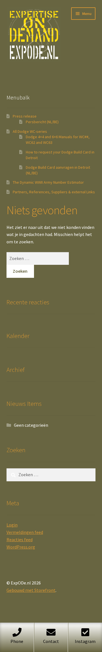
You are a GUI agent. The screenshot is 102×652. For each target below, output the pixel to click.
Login (12, 525)
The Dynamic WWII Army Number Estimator (48, 182)
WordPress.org (21, 547)
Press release (25, 116)
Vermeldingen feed (25, 532)
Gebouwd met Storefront (31, 590)
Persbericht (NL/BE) (42, 121)
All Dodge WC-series (30, 131)
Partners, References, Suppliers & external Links (54, 191)
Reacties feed (20, 539)
